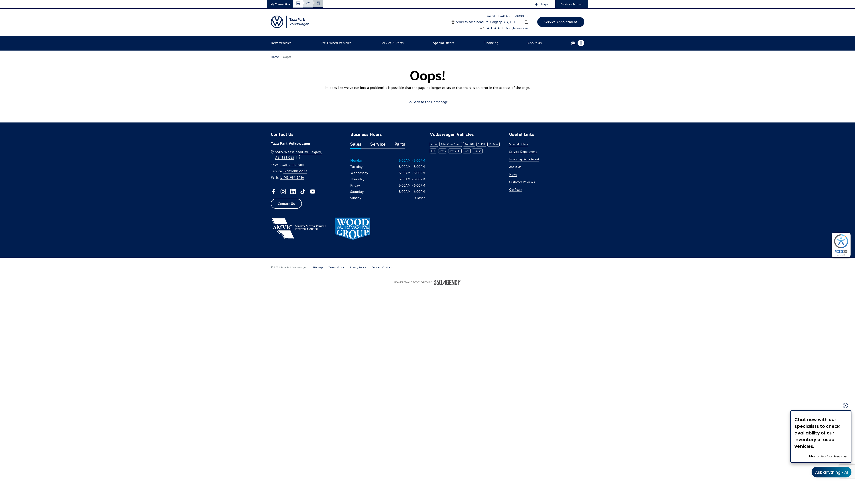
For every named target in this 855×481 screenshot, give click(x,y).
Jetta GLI (455, 151)
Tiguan (477, 151)
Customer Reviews (522, 182)
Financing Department (524, 159)
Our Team (515, 189)
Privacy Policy (358, 267)
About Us (515, 167)
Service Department (523, 151)
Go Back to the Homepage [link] (427, 102)
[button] (280, 4)
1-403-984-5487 (295, 171)
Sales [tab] (355, 144)
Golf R (481, 144)
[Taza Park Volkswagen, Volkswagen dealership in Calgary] (290, 22)
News (513, 174)
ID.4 (433, 151)
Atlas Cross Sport (451, 144)
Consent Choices (382, 267)
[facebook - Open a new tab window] (273, 191)
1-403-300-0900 (511, 16)
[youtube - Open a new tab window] (312, 191)
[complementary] (841, 245)
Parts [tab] (399, 144)
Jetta (443, 151)
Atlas (434, 144)
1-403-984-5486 (292, 177)
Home (275, 57)
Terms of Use (336, 267)
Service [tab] (377, 144)
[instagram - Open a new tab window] (283, 191)
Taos (466, 151)
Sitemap (318, 267)
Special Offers (518, 144)
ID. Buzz (493, 144)
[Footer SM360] (447, 282)
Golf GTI (469, 144)
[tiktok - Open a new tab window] (302, 191)
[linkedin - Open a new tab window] (293, 191)
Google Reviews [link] (517, 28)
